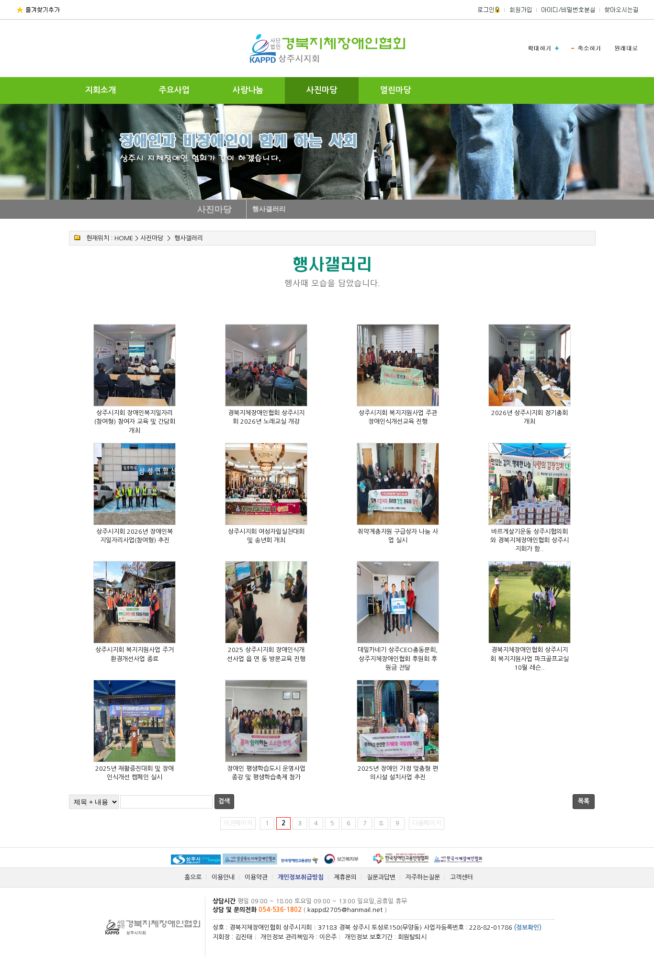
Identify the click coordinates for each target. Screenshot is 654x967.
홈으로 (193, 877)
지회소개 (100, 90)
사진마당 (321, 90)
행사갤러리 (188, 238)
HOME (123, 238)
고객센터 (461, 877)
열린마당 (395, 90)
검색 (224, 801)
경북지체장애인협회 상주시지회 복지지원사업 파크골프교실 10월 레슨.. (529, 658)
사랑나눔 (248, 90)
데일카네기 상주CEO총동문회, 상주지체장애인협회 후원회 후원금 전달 (398, 658)
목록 (583, 801)
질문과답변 (381, 877)
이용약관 (256, 877)
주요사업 (174, 90)
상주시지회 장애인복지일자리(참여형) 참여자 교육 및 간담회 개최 (134, 421)
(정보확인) (527, 927)
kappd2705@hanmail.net (345, 910)
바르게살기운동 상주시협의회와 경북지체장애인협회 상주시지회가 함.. (529, 540)
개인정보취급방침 (301, 877)
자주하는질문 (423, 877)
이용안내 (223, 877)
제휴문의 (345, 877)
